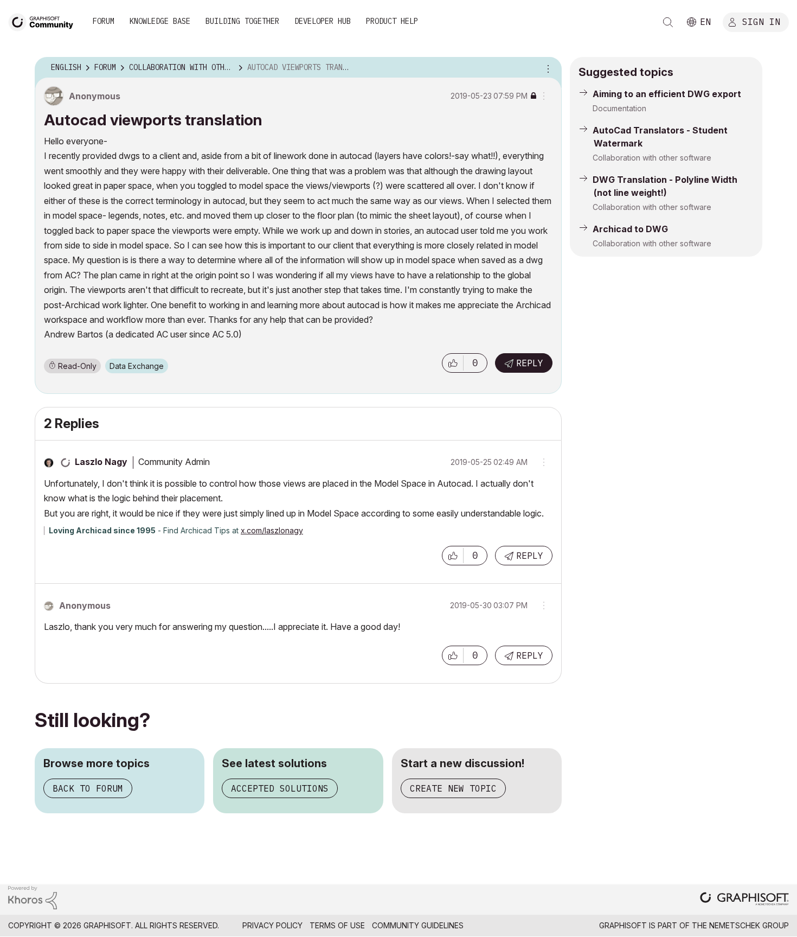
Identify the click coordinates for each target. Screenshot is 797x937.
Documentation (619, 108)
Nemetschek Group (749, 925)
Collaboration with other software (652, 157)
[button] (452, 363)
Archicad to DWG (630, 229)
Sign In (761, 21)
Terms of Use (337, 925)
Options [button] (546, 68)
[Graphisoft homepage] (744, 900)
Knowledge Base (160, 21)
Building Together (242, 21)
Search (668, 22)
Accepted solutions (280, 788)
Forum (103, 21)
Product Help (392, 21)
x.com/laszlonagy (272, 530)
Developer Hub (322, 21)
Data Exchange (137, 366)
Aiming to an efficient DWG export (667, 93)
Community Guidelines (418, 925)
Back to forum (88, 788)
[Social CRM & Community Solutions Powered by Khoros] (32, 896)
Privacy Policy (272, 925)
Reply (529, 363)
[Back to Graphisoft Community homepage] (44, 21)
